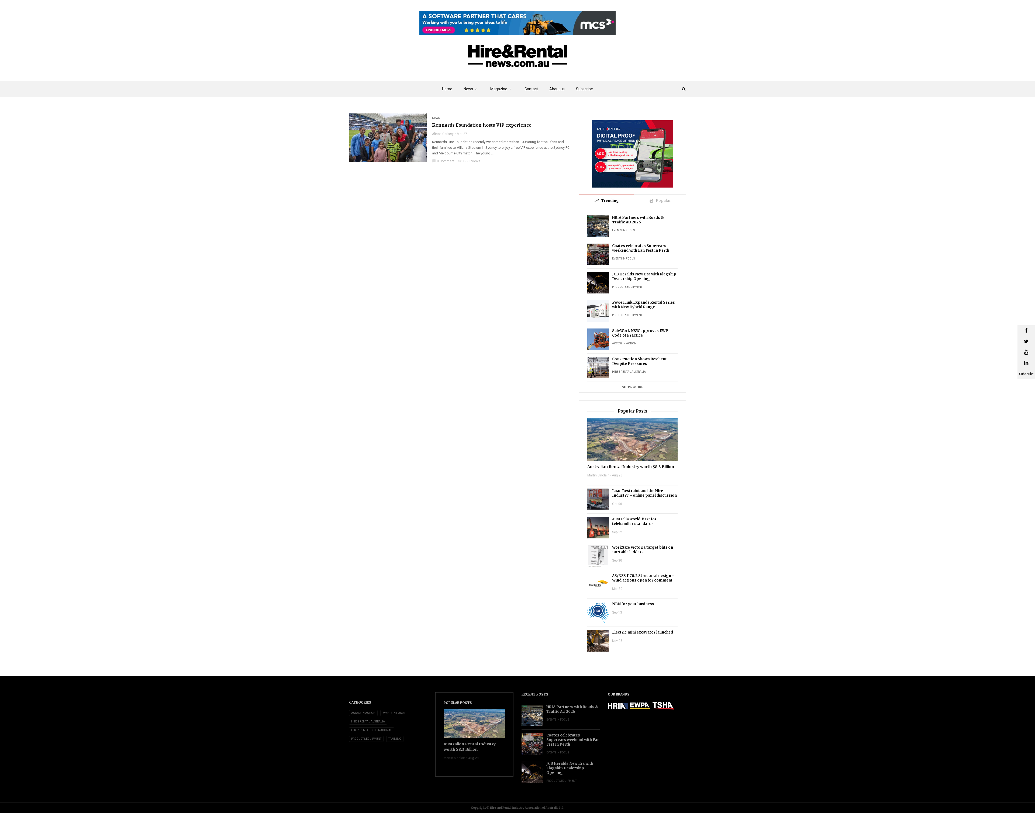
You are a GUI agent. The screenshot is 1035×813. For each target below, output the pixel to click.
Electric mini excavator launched (642, 632)
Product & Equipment (627, 286)
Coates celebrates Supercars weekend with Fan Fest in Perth (640, 248)
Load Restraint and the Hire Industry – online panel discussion (644, 493)
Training (394, 738)
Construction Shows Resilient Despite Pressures (639, 361)
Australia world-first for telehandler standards (634, 521)
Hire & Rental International (371, 730)
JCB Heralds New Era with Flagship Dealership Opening (644, 276)
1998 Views (469, 161)
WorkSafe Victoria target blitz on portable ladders (642, 549)
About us (557, 89)
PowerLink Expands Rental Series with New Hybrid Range (643, 304)
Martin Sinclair (598, 475)
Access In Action (624, 343)
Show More (632, 387)
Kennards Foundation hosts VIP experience (482, 125)
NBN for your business (633, 604)
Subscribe (584, 89)
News (436, 117)
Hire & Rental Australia (629, 371)
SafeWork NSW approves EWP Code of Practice (640, 333)
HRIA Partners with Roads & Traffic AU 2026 (638, 219)
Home (447, 89)
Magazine (498, 89)
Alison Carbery (443, 134)
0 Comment (443, 161)
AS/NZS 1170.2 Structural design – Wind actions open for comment (643, 578)
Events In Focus (623, 230)
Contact (531, 89)
